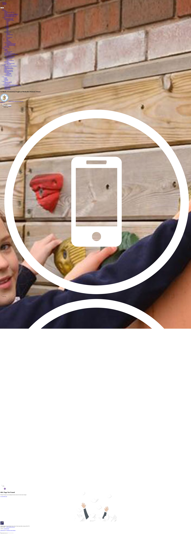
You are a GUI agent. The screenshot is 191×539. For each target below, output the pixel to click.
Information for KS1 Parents (10, 44)
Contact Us (4, 81)
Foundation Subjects (7, 31)
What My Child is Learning (8, 19)
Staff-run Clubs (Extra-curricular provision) (11, 54)
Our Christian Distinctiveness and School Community (12, 85)
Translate (9, 106)
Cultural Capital (6, 47)
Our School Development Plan (9, 15)
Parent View (4, 4)
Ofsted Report (4, 3)
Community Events (7, 87)
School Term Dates (9, 51)
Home (3, 9)
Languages (8, 40)
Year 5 (7, 25)
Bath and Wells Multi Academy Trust (10, 16)
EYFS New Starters (7, 52)
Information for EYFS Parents (11, 43)
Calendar (5, 49)
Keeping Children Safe (8, 55)
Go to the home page (3, 496)
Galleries (5, 78)
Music (7, 39)
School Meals (6, 61)
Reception (8, 21)
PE (6, 36)
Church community (7, 88)
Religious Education (9, 34)
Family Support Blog (7, 64)
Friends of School (7, 86)
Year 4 (7, 24)
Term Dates (6, 50)
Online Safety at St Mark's (10, 56)
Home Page (4, 2)
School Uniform (6, 62)
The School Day (7, 74)
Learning (3, 17)
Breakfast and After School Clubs (9, 53)
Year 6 (7, 26)
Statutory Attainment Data (8, 67)
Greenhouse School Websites (10, 530)
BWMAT (5, 77)
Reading (7, 59)
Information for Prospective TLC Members (11, 14)
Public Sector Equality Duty (8, 71)
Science (7, 30)
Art (6, 35)
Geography (8, 33)
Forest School (8, 41)
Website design (2, 530)
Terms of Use (6, 83)
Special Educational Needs (8, 70)
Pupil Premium (8, 73)
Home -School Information (8, 57)
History (7, 32)
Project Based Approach (10, 20)
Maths (7, 29)
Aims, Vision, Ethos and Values (9, 12)
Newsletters (6, 79)
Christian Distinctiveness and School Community (10, 84)
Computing (8, 38)
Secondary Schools (7, 89)
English (7, 28)
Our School (4, 10)
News (3, 76)
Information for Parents (8, 42)
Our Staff (5, 13)
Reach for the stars (9, 75)
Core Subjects (6, 27)
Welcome (5, 11)
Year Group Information (10, 60)
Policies (5, 69)
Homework (8, 58)
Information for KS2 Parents (10, 45)
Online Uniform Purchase (10, 63)
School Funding (6, 72)
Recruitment (6, 80)
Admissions (6, 66)
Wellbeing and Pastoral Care (8, 68)
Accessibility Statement (8, 82)
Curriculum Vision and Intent (9, 18)
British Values (6, 46)
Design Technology (9, 37)
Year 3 (7, 23)
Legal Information (6, 528)
